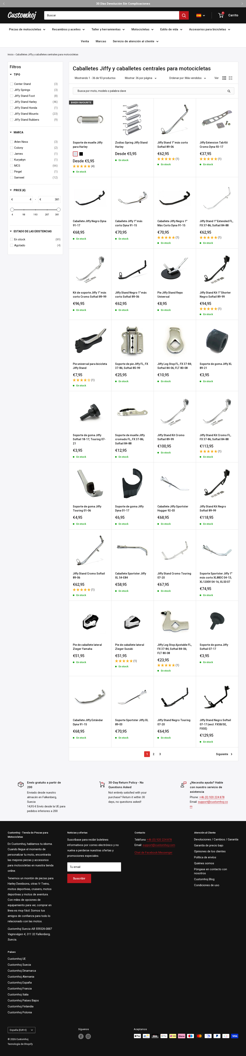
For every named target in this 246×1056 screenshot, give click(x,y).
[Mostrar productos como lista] (230, 78)
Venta (85, 41)
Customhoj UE (17, 959)
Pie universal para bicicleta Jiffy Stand (90, 366)
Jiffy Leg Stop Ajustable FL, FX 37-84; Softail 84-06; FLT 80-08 (174, 649)
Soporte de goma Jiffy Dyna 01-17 (129, 508)
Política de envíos (205, 857)
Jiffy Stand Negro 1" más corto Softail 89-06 (131, 294)
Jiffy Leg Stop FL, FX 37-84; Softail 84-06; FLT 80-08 (174, 366)
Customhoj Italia (18, 994)
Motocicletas (140, 29)
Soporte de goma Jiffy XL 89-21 (216, 366)
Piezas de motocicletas (25, 29)
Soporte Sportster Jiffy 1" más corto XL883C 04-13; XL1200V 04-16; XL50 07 (216, 577)
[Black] (81, 154)
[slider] (12, 210)
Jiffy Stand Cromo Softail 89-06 (89, 575)
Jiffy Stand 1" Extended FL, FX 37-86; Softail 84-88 (216, 223)
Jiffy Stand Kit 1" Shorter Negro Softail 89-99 (215, 294)
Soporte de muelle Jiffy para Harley (87, 144)
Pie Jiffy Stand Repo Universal (170, 294)
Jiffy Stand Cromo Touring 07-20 (174, 575)
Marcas (101, 41)
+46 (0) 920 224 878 (211, 797)
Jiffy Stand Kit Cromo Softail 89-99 (170, 437)
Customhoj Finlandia (20, 1006)
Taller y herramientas (106, 29)
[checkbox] (36, 84)
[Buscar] (184, 15)
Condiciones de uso (206, 885)
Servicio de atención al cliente (133, 41)
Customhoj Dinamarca (22, 970)
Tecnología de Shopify (20, 1044)
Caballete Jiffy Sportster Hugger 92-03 (172, 508)
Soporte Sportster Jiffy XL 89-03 (131, 722)
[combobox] (111, 15)
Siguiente (222, 754)
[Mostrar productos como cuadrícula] (224, 78)
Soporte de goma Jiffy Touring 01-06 (87, 508)
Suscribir (79, 878)
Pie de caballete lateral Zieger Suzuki (129, 647)
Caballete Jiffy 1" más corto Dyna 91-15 (128, 223)
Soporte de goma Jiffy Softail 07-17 (214, 647)
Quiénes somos (204, 863)
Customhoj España (20, 982)
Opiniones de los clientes (210, 851)
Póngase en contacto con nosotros (210, 871)
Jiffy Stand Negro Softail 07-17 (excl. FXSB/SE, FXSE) (215, 724)
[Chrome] (75, 154)
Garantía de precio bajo (208, 845)
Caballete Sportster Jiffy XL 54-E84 (130, 575)
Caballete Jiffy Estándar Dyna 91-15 (88, 722)
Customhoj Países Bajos (23, 1000)
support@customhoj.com (159, 845)
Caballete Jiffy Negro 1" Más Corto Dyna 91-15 (172, 223)
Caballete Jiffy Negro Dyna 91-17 (89, 223)
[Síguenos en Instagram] (88, 1036)
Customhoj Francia (20, 988)
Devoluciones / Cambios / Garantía (216, 839)
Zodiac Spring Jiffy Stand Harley (131, 144)
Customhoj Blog (204, 879)
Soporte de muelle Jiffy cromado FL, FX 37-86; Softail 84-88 (130, 439)
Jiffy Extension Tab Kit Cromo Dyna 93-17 (214, 144)
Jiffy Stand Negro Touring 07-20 (173, 722)
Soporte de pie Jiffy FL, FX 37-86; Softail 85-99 (131, 366)
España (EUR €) (18, 1030)
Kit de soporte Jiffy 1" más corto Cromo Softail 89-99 (89, 294)
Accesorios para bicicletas (207, 29)
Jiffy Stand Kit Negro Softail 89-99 (213, 508)
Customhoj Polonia (20, 1012)
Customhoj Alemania (21, 976)
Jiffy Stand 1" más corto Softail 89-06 (172, 144)
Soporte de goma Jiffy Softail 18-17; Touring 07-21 (89, 439)
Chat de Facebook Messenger (153, 852)
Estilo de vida (169, 29)
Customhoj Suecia (19, 964)
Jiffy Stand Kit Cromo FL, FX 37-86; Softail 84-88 (215, 437)
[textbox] (22, 199)
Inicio (11, 54)
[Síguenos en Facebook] (81, 1036)
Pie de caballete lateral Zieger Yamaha (87, 647)
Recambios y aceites (66, 29)
